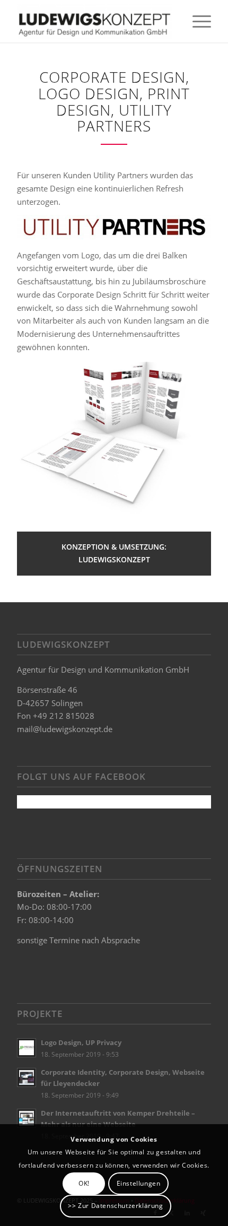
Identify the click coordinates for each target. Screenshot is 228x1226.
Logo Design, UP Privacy (81, 1042)
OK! (84, 1183)
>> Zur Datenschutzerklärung (115, 1205)
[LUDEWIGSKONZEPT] (94, 21)
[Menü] (196, 21)
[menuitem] (196, 21)
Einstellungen (139, 1183)
